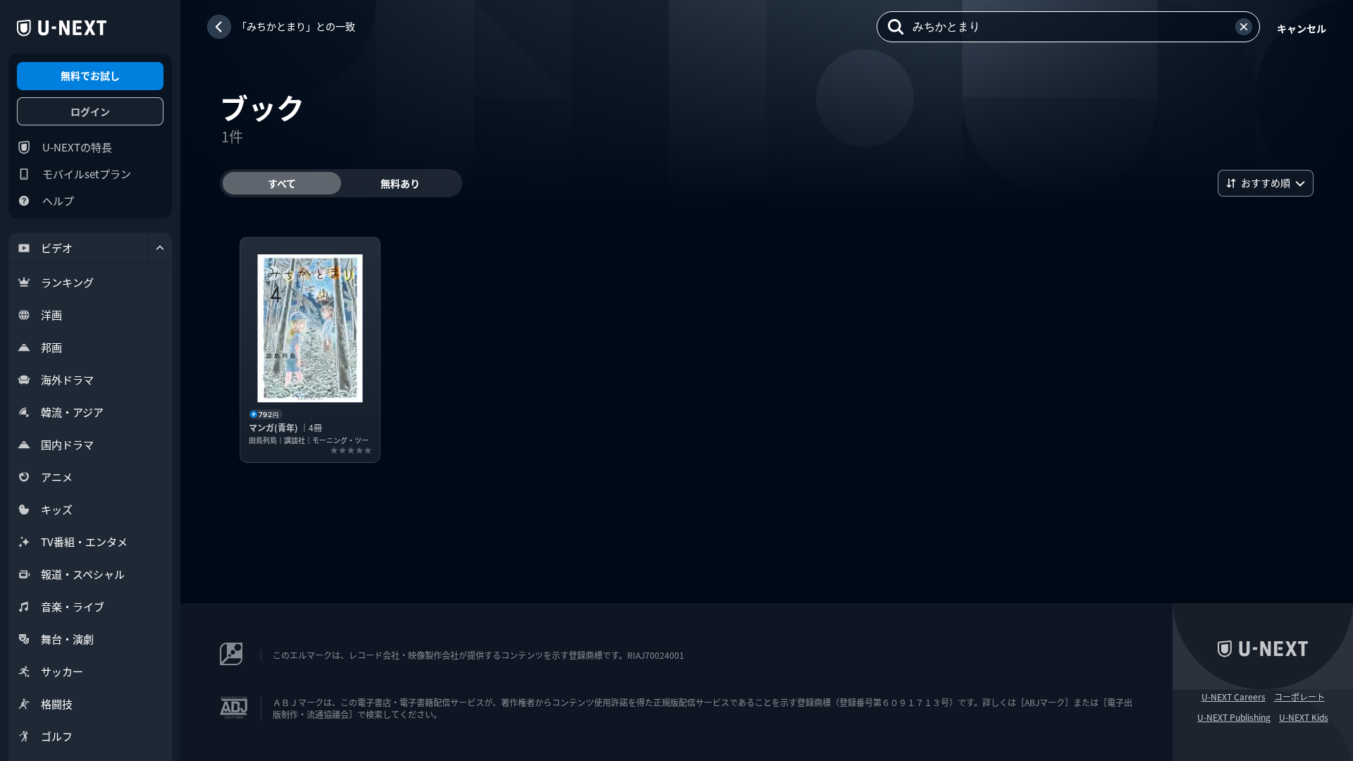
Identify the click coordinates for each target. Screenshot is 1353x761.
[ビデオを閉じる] (160, 248)
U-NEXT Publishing (1234, 717)
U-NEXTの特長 (77, 147)
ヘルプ (58, 200)
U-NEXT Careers (1233, 697)
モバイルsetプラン (86, 173)
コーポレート (1299, 697)
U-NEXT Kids (1303, 717)
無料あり (400, 183)
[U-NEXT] (61, 28)
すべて (282, 183)
